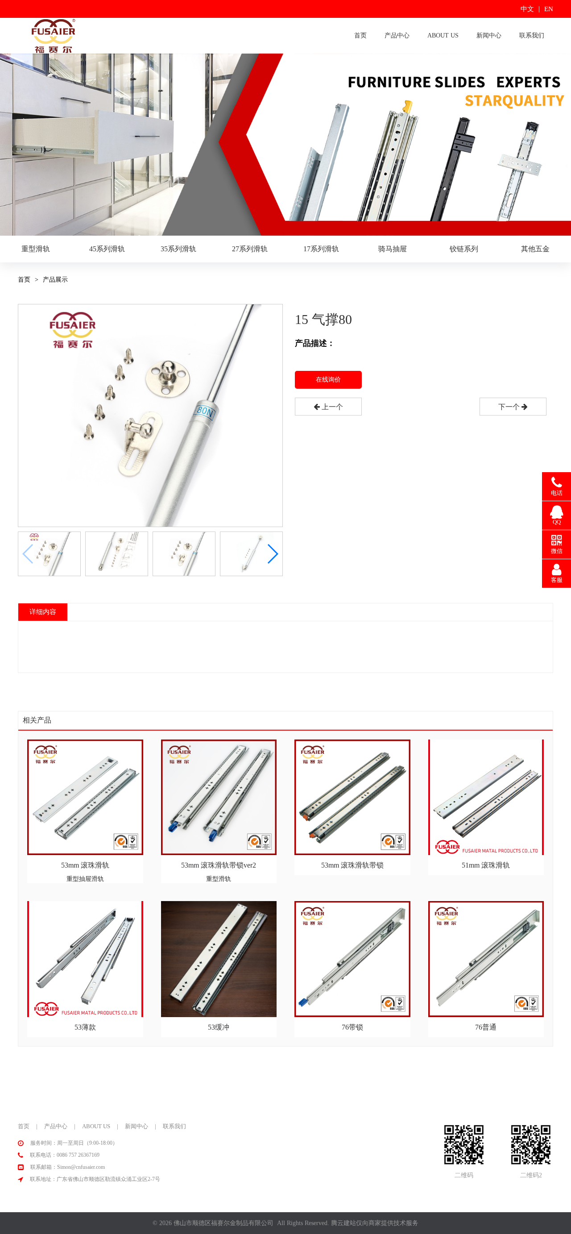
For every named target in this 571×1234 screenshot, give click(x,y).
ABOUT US (443, 35)
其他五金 (535, 249)
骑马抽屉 (392, 249)
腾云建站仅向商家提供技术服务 (374, 1223)
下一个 (509, 407)
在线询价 (328, 379)
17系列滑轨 (321, 249)
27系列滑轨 (250, 249)
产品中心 (397, 35)
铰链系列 (464, 249)
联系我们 (531, 35)
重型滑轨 (35, 249)
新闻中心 (488, 35)
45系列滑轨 (107, 249)
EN (548, 8)
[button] (272, 554)
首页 (360, 35)
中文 (527, 8)
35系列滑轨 (178, 249)
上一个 (331, 407)
